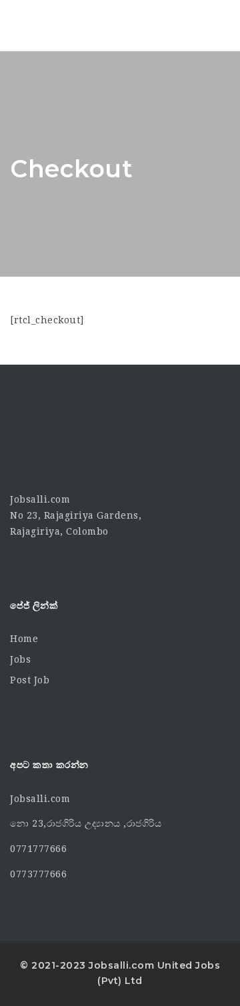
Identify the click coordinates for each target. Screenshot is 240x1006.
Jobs (20, 659)
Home (24, 638)
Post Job (29, 680)
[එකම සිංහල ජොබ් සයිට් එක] (66, 25)
